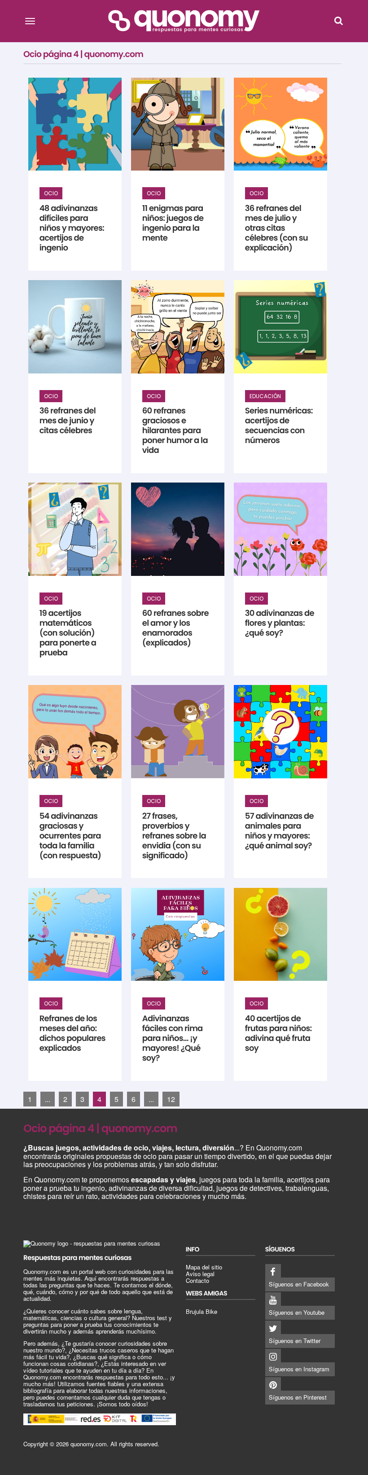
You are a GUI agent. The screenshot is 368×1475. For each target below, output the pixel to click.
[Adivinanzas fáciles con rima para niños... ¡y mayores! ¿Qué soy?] (177, 934)
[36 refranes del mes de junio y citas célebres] (75, 326)
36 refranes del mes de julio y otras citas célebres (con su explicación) (276, 228)
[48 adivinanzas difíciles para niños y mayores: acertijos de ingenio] (75, 124)
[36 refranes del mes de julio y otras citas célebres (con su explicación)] (280, 124)
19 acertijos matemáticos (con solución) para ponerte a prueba (67, 633)
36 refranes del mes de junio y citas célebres (67, 420)
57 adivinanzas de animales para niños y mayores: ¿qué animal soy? (279, 831)
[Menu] (30, 20)
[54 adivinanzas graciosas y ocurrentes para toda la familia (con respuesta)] (75, 731)
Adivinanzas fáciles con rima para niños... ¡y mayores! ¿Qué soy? (172, 1038)
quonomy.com (88, 1444)
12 (171, 1099)
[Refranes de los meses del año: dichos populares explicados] (75, 934)
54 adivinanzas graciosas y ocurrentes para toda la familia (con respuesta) (70, 836)
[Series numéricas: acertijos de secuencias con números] (280, 326)
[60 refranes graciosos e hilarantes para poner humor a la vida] (177, 326)
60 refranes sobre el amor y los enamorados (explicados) (175, 628)
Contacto (197, 1280)
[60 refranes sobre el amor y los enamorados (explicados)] (177, 529)
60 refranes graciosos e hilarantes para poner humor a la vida (175, 430)
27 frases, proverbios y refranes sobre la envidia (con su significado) (174, 836)
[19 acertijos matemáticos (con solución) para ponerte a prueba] (75, 529)
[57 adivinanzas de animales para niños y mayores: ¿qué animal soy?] (280, 731)
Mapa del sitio (204, 1267)
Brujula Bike (201, 1311)
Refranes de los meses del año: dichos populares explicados (72, 1033)
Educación (265, 396)
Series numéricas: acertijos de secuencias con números (279, 425)
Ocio (51, 193)
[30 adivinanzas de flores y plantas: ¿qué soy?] (280, 529)
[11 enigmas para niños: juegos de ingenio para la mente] (177, 124)
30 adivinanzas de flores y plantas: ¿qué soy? (279, 623)
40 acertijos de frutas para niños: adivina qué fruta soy (278, 1033)
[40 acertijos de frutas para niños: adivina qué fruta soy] (280, 934)
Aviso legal (200, 1273)
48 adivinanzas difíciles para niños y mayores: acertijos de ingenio (71, 228)
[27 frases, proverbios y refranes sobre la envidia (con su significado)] (177, 731)
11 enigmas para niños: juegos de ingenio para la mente (173, 223)
